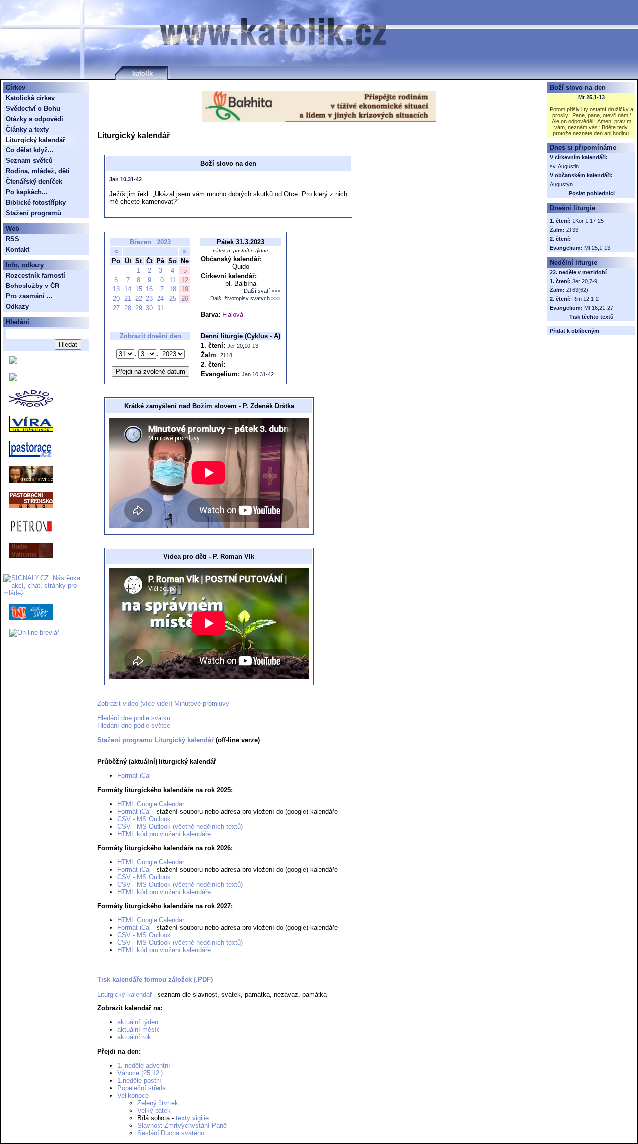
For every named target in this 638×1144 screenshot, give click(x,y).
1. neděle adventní (143, 1065)
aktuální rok (134, 1037)
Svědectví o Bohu (33, 108)
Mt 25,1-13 (591, 97)
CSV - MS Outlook (144, 819)
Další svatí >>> (262, 291)
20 (116, 298)
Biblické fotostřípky (36, 202)
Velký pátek (154, 1110)
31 (160, 308)
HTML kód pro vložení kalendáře (164, 834)
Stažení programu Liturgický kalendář (155, 740)
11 (172, 280)
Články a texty (27, 129)
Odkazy (17, 306)
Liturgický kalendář (124, 994)
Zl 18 (226, 355)
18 (172, 289)
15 (138, 289)
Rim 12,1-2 (585, 299)
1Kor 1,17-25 (588, 221)
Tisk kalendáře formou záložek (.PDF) (155, 979)
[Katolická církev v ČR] (13, 362)
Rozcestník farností (35, 275)
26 (184, 298)
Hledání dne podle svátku (133, 718)
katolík (142, 73)
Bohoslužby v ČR (32, 285)
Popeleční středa (141, 1088)
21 (127, 298)
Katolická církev (30, 98)
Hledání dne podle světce (133, 725)
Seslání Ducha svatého (170, 1133)
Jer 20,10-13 (242, 346)
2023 (164, 242)
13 (116, 289)
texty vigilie (192, 1118)
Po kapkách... (27, 192)
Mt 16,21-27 (598, 308)
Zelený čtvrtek (157, 1103)
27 (116, 308)
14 (127, 289)
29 (138, 308)
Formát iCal (134, 775)
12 (184, 280)
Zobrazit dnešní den (150, 336)
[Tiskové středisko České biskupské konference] (13, 379)
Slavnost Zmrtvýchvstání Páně (182, 1125)
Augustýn (561, 184)
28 (127, 308)
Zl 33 (572, 230)
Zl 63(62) (577, 290)
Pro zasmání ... (29, 296)
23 (149, 298)
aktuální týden (137, 1022)
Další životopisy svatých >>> (245, 298)
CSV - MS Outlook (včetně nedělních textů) (180, 826)
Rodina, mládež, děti (38, 171)
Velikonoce (133, 1095)
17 (160, 289)
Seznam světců (29, 160)
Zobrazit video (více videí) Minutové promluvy (163, 703)
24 (160, 298)
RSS (12, 239)
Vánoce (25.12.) (140, 1073)
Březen (140, 242)
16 (149, 289)
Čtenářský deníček (34, 181)
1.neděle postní (139, 1080)
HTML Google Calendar (150, 804)
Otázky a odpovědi (34, 119)
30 (149, 308)
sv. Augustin (564, 166)
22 (138, 298)
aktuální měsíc (138, 1029)
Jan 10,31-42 (125, 179)
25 (172, 298)
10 (160, 280)
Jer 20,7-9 (584, 281)
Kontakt (17, 249)
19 (184, 289)
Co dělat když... (30, 150)
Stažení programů (33, 213)
